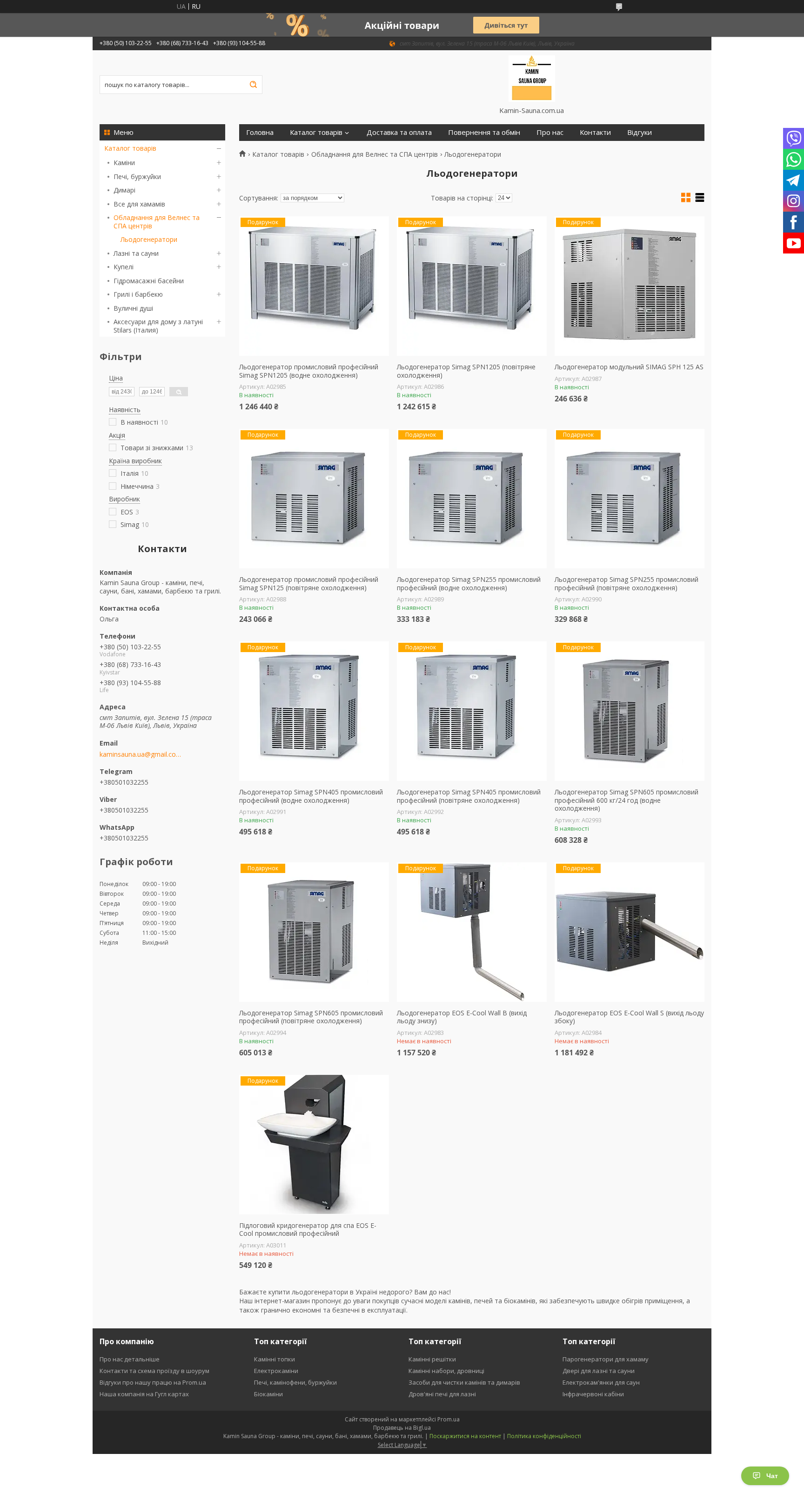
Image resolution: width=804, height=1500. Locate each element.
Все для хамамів (139, 204)
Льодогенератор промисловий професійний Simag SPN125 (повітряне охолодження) (308, 583)
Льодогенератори (149, 239)
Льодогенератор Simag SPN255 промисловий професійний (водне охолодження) (469, 583)
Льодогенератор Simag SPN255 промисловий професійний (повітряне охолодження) (626, 583)
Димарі (124, 190)
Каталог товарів (130, 148)
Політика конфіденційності (544, 1436)
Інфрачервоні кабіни (593, 1394)
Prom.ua (448, 1419)
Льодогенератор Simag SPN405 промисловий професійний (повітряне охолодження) (469, 796)
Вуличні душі (133, 308)
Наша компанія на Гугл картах (144, 1394)
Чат (772, 1476)
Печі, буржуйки (137, 176)
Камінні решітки (432, 1359)
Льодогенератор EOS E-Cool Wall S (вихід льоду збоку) (629, 1017)
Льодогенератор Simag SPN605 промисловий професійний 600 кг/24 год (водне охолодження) (626, 800)
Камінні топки (274, 1359)
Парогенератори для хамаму (606, 1359)
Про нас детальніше (130, 1359)
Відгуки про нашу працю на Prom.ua (153, 1382)
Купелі (124, 266)
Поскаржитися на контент (465, 1436)
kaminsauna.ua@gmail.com (140, 754)
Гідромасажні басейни (149, 280)
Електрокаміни (276, 1371)
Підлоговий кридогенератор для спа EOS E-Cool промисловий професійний (307, 1229)
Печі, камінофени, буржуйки (295, 1382)
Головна (260, 132)
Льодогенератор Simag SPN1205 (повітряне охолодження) (466, 371)
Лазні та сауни (136, 253)
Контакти (595, 132)
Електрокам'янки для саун (601, 1382)
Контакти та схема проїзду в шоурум (154, 1371)
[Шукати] (253, 84)
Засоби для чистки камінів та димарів (464, 1382)
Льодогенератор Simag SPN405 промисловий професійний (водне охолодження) (311, 796)
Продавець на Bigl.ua (402, 1428)
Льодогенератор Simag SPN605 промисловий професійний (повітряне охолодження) (311, 1017)
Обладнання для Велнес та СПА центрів (157, 221)
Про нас (549, 132)
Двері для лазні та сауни (599, 1371)
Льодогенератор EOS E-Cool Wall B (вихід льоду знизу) (462, 1017)
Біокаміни (268, 1394)
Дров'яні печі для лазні (442, 1394)
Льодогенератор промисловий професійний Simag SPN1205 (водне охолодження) (308, 371)
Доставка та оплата (399, 132)
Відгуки (639, 132)
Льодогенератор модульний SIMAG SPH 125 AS (629, 367)
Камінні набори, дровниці (446, 1371)
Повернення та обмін (484, 132)
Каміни (124, 162)
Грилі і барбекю (138, 294)
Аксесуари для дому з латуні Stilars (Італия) (158, 325)
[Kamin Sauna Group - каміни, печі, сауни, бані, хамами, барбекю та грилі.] (531, 78)
